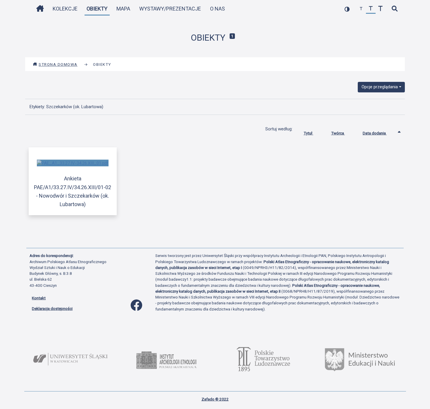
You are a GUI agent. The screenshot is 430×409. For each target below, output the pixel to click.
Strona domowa (58, 64)
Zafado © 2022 (215, 399)
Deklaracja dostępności (52, 308)
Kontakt (39, 298)
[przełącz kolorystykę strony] (347, 9)
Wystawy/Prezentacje (170, 9)
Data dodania (375, 133)
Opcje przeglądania (380, 86)
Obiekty (97, 9)
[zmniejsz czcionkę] (361, 9)
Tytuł (308, 133)
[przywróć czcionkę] (371, 9)
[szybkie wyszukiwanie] (394, 9)
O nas (217, 9)
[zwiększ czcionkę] (380, 9)
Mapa (123, 9)
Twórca (338, 133)
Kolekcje (65, 9)
